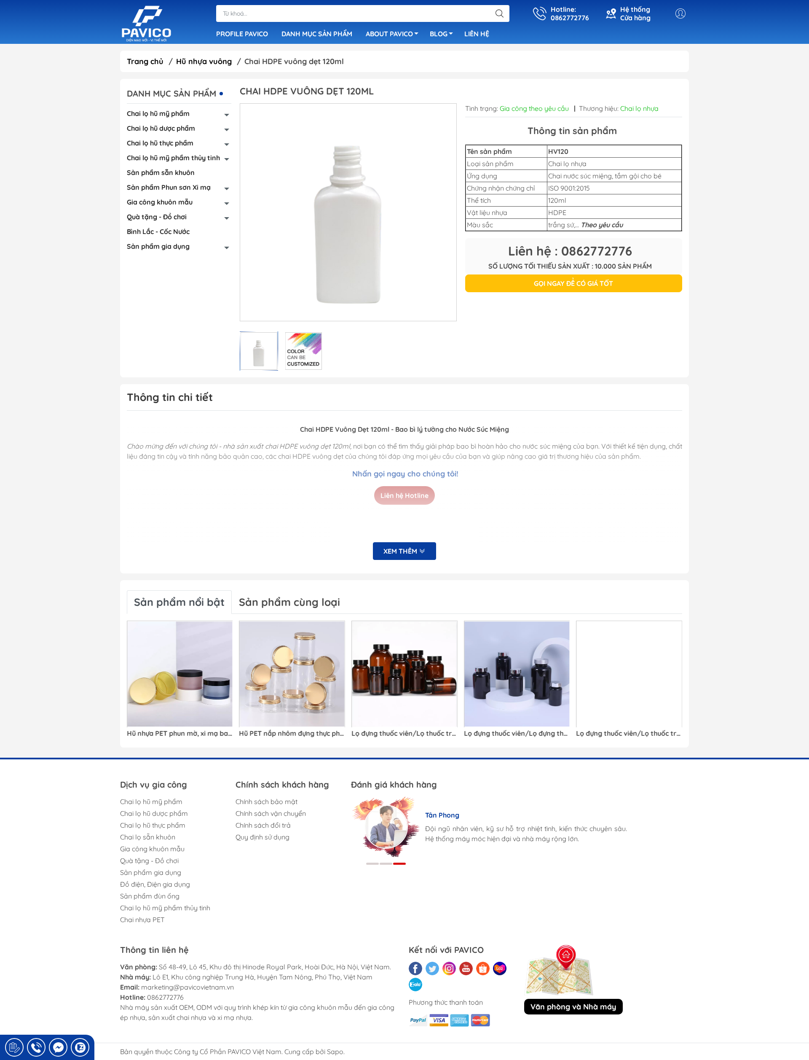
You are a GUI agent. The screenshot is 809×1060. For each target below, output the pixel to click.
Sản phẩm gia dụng (158, 246)
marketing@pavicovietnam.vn (187, 987)
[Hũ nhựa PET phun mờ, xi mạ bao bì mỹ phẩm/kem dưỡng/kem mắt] (180, 674)
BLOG (438, 34)
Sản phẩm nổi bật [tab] (179, 601)
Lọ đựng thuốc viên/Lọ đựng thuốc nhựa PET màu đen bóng (517, 733)
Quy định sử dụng (262, 837)
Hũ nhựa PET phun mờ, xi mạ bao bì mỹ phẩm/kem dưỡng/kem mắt (180, 733)
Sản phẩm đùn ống (149, 896)
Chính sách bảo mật (266, 801)
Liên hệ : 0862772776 (570, 251)
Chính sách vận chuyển (271, 813)
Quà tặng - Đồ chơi (157, 217)
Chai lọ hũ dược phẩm (161, 128)
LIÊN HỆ (476, 34)
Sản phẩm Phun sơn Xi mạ (169, 187)
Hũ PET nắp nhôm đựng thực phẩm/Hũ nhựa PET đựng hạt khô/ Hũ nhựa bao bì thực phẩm (292, 733)
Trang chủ (145, 61)
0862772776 (165, 997)
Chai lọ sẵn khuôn (147, 837)
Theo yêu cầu (602, 225)
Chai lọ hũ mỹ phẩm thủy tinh (173, 157)
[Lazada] (499, 968)
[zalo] (415, 984)
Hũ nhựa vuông (204, 61)
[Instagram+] (449, 968)
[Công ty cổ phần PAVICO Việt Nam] (146, 23)
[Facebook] (415, 968)
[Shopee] (483, 968)
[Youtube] (466, 968)
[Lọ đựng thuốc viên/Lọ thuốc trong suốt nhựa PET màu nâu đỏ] (404, 674)
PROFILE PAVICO (242, 34)
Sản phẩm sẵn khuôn (161, 172)
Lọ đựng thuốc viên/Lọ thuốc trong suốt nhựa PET (629, 733)
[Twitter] (432, 968)
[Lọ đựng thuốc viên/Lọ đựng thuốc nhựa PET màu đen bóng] (517, 674)
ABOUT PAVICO (389, 34)
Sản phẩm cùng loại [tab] (289, 601)
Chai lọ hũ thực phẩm (160, 143)
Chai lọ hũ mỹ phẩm (158, 113)
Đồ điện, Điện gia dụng (155, 884)
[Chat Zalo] (80, 1047)
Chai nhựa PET (142, 919)
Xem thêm (401, 551)
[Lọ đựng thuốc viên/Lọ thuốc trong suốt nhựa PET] (629, 674)
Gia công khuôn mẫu (160, 202)
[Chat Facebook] (58, 1047)
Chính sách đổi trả (263, 825)
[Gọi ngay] (14, 1047)
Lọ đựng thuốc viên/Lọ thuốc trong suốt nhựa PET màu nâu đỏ (404, 733)
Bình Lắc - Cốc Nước (158, 231)
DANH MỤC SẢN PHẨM (316, 34)
